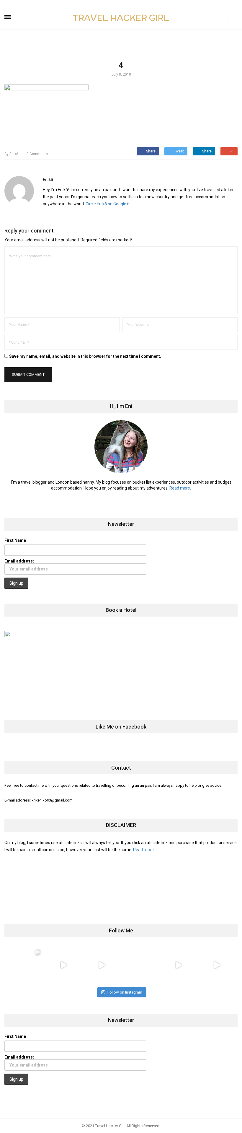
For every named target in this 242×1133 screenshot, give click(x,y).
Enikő (11, 154)
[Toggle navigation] (7, 17)
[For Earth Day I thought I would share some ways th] (102, 965)
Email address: (19, 561)
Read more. (180, 488)
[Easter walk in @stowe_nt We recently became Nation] (140, 965)
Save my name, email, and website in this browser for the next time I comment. (85, 356)
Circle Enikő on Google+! (108, 203)
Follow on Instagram (124, 992)
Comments (37, 154)
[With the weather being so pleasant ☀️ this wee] (25, 965)
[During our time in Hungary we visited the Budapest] (217, 965)
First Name (15, 540)
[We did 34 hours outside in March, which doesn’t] (178, 965)
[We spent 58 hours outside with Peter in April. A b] (63, 965)
